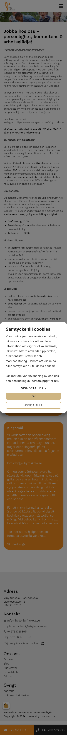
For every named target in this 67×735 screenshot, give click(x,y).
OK (34, 396)
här (56, 381)
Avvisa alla (33, 405)
